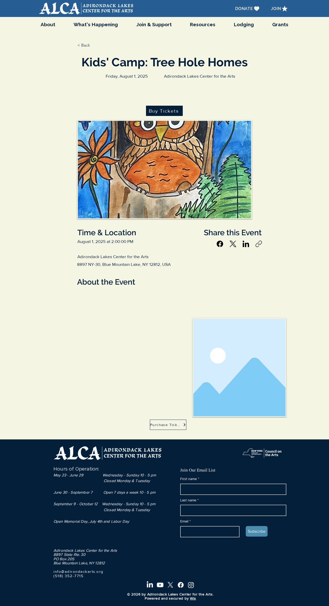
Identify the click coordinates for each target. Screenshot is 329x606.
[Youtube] (160, 585)
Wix (193, 598)
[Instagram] (191, 585)
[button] (96, 24)
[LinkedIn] (246, 244)
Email (185, 521)
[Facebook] (220, 244)
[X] (170, 585)
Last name (189, 500)
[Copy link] (258, 244)
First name (189, 479)
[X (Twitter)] (233, 244)
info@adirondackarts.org (78, 571)
